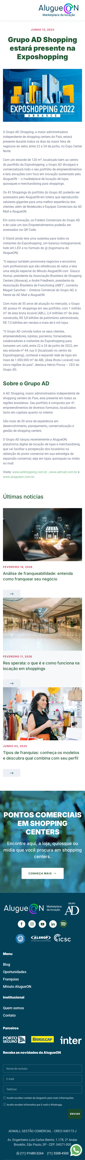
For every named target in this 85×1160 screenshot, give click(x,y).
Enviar (75, 1113)
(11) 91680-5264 (31, 1153)
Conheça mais (40, 873)
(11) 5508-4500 (58, 1153)
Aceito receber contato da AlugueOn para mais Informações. (40, 1097)
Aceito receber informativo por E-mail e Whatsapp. (34, 1104)
